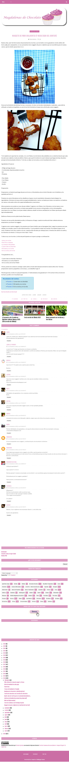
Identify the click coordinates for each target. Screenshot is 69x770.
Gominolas (12, 592)
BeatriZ (8, 505)
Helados (31, 592)
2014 (4, 671)
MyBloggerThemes (41, 759)
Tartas (13, 601)
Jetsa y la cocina (6, 240)
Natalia (8, 360)
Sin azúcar (39, 598)
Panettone (6, 686)
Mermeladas (56, 592)
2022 (4, 653)
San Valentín (29, 598)
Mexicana (4, 595)
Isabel (8, 332)
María (8, 424)
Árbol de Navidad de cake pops (11, 684)
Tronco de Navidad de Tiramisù (11, 689)
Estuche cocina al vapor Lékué (8, 553)
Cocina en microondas (16, 586)
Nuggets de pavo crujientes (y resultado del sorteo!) (17, 705)
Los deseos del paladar (8, 244)
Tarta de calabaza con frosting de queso (14, 702)
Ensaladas (41, 589)
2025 (4, 646)
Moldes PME (4, 555)
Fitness (48, 589)
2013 (4, 673)
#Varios (44, 294)
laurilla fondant (11, 344)
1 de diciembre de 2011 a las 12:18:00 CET (17, 362)
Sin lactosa (4, 601)
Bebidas (23, 584)
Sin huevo (57, 598)
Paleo (38, 595)
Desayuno (55, 586)
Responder (9, 340)
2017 (4, 664)
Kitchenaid (3, 552)
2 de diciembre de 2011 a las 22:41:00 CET (17, 488)
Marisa (8, 414)
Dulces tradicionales (29, 589)
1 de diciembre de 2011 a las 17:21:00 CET (17, 403)
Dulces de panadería (16, 589)
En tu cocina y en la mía (8, 250)
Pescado (4, 598)
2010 (4, 733)
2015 (4, 669)
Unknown (9, 437)
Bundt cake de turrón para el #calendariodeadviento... (17, 696)
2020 (4, 657)
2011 (4, 678)
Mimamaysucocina (11, 462)
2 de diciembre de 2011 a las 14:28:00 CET (17, 464)
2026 (4, 644)
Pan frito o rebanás (7, 242)
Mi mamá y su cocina (8, 248)
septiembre (7, 712)
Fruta (56, 589)
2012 (4, 676)
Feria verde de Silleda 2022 (32, 317)
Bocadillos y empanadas (48, 584)
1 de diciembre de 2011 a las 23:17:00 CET (17, 439)
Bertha (8, 401)
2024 (4, 648)
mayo (6, 721)
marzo (6, 726)
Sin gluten (48, 598)
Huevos (39, 592)
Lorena (8, 374)
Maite (8, 389)
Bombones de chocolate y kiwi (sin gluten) (14, 691)
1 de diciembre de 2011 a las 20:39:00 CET (17, 426)
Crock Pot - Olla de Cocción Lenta (33, 586)
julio (6, 717)
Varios (41, 601)
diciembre (7, 680)
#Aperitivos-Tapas (26, 294)
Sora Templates (32, 759)
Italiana (47, 592)
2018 (4, 662)
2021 (4, 655)
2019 (4, 660)
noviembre (7, 708)
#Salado (39, 294)
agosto (6, 715)
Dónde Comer (5, 589)
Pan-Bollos (46, 595)
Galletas (4, 592)
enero (6, 731)
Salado (20, 598)
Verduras (50, 601)
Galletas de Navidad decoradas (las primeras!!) (15, 698)
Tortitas (34, 601)
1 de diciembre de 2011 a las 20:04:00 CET (17, 415)
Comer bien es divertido (9, 246)
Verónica (8, 486)
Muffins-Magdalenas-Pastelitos (17, 595)
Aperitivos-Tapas (34, 31)
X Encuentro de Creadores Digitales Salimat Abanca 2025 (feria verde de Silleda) (11, 319)
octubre (7, 710)
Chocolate (4, 586)
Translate (13, 575)
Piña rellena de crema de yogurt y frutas (14, 682)
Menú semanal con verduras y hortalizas (55, 318)
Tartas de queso (23, 601)
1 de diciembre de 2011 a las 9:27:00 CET (17, 334)
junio (6, 719)
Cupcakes (46, 586)
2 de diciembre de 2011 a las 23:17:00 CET (17, 507)
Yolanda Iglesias (20, 745)
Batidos (15, 584)
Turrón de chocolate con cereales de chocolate (16, 693)
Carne (59, 584)
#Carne (34, 294)
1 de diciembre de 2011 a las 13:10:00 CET (17, 390)
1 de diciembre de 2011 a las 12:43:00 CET (17, 376)
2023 (4, 650)
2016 (4, 666)
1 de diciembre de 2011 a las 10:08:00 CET (17, 346)
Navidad (30, 595)
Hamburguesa (22, 592)
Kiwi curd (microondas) (9, 700)
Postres (12, 598)
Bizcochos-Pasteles (33, 584)
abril (6, 724)
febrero (7, 728)
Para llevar (55, 595)
